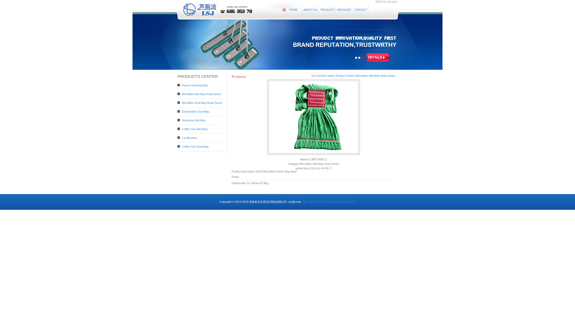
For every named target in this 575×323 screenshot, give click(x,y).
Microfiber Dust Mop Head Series (202, 103)
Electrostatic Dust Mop (195, 111)
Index (331, 75)
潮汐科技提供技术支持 (341, 201)
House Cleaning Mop (195, 85)
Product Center (345, 75)
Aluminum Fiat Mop (194, 120)
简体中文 (380, 1)
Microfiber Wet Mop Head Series (201, 94)
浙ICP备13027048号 (315, 201)
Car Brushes (189, 138)
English (392, 1)
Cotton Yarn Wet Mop (195, 129)
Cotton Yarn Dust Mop (195, 146)
